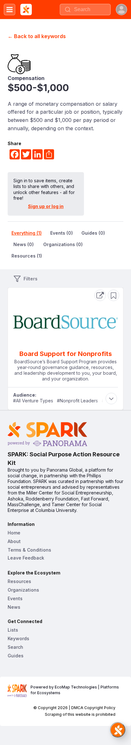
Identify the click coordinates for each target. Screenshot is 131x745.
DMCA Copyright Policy (93, 707)
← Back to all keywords (37, 36)
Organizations (23, 590)
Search (15, 647)
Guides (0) (93, 233)
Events (15, 598)
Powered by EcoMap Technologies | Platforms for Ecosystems (75, 690)
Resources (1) (26, 255)
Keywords (18, 638)
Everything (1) (26, 233)
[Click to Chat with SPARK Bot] (117, 729)
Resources (19, 581)
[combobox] (85, 9)
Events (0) (61, 233)
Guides (16, 655)
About (14, 541)
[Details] (100, 295)
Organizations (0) (63, 244)
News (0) (23, 244)
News (14, 607)
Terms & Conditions (29, 550)
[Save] (113, 295)
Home (14, 532)
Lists (13, 630)
